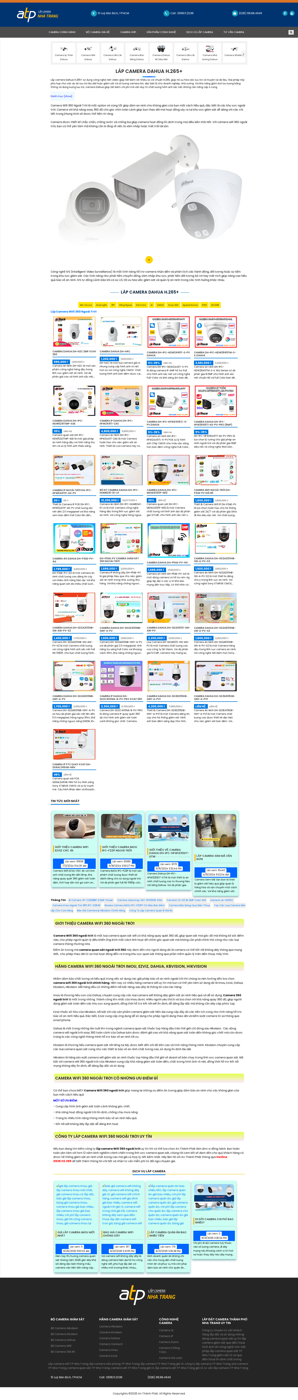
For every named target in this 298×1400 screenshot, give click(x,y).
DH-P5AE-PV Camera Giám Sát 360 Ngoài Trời (119, 560)
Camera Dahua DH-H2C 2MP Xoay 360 (74, 353)
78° (113, 305)
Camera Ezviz (108, 1356)
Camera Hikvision (110, 1326)
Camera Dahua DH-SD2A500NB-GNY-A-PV (73, 697)
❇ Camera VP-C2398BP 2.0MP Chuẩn (91, 900)
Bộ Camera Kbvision (64, 1334)
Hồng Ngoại (125, 305)
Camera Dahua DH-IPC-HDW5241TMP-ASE (67, 422)
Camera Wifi (128, 32)
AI (152, 305)
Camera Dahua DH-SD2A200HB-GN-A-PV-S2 (215, 560)
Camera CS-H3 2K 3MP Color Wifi (186, 900)
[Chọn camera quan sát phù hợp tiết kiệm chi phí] (243, 53)
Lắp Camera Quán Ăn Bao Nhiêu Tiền (167, 1234)
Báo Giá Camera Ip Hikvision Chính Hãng (101, 910)
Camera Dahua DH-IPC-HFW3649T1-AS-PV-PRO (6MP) (213, 423)
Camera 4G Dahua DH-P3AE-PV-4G (73, 560)
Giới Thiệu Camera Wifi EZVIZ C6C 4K (71, 848)
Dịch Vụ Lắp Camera (199, 32)
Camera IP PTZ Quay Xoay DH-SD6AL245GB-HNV (71, 766)
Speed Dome (190, 305)
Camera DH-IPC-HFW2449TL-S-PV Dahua (167, 423)
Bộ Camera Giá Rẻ (98, 32)
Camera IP (166, 1336)
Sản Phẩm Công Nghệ (161, 32)
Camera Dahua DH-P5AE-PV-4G (167, 562)
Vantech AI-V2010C (221, 900)
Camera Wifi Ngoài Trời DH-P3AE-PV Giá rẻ (212, 491)
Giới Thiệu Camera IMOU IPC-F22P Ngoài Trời (119, 848)
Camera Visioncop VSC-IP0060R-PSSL (139, 900)
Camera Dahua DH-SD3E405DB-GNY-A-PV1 (214, 697)
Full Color (141, 305)
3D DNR (215, 305)
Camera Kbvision (110, 1332)
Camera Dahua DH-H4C (115, 351)
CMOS (160, 305)
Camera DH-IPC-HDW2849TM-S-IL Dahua (215, 354)
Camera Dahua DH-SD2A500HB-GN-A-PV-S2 (215, 629)
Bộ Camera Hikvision (64, 1328)
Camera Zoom (169, 1342)
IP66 (204, 305)
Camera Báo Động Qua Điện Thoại (189, 905)
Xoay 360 (173, 305)
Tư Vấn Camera (233, 32)
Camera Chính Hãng (65, 32)
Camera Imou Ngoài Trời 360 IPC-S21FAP (76, 905)
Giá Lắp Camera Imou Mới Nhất (76, 1234)
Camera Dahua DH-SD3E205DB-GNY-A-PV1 (167, 697)
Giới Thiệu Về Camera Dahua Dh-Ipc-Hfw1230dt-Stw (169, 851)
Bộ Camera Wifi (61, 1346)
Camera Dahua (109, 1338)
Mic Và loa (86, 305)
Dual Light (101, 305)
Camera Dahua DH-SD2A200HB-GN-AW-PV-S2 (73, 629)
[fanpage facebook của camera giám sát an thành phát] (284, 13)
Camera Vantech (111, 1344)
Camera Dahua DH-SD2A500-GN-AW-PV (168, 629)
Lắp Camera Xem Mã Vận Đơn (214, 857)
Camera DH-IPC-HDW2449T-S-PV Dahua (168, 354)
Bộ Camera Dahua (63, 1340)
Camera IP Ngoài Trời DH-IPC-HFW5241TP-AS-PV (72, 491)
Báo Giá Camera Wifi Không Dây (118, 1234)
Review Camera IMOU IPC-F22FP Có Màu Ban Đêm (135, 905)
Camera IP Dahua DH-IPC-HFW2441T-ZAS (116, 422)
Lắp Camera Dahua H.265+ (149, 71)
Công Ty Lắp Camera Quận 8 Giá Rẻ (150, 910)
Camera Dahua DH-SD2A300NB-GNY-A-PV (120, 629)
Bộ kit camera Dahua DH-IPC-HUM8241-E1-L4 (119, 491)
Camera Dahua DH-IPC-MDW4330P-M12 (162, 491)
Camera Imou (108, 1350)
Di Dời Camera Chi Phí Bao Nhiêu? (214, 1221)
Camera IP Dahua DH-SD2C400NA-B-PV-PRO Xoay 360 (121, 697)
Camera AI (166, 1330)
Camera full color (171, 1358)
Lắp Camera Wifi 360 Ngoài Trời (74, 312)
